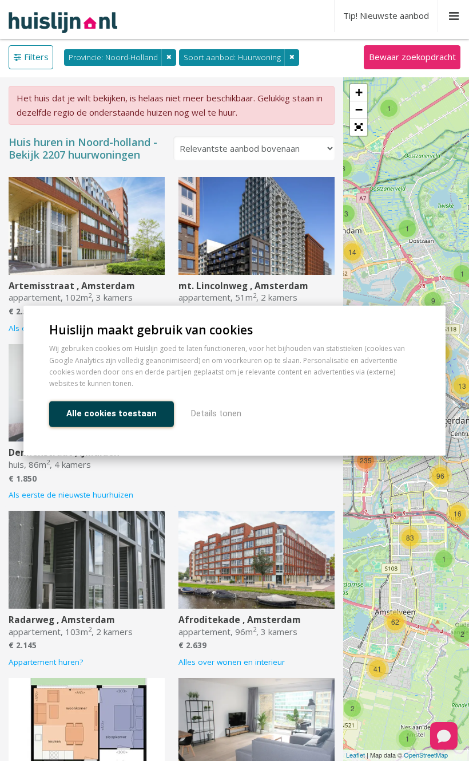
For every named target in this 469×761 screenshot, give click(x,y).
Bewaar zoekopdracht (412, 56)
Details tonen (216, 413)
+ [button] (359, 92)
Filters (36, 56)
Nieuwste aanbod (386, 15)
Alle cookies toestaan (111, 413)
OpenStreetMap (426, 754)
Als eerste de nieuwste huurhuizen (71, 495)
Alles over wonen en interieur (231, 662)
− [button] (359, 109)
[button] (358, 127)
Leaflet (355, 754)
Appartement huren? (46, 662)
